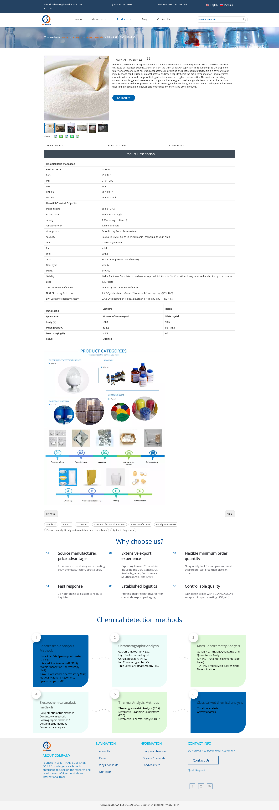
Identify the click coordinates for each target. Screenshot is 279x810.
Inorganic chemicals (155, 751)
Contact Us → (203, 760)
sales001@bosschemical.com (67, 4)
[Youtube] (201, 786)
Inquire (125, 98)
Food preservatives (166, 524)
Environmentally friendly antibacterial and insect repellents (76, 530)
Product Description (139, 154)
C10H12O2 (82, 524)
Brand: (111, 145)
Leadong (158, 804)
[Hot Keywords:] (245, 19)
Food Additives (151, 765)
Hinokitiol (51, 524)
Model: (50, 145)
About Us (104, 751)
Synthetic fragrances (123, 530)
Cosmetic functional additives (109, 524)
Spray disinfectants (140, 524)
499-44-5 (66, 524)
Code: (172, 145)
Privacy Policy (172, 804)
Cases (102, 758)
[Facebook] (192, 786)
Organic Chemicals (154, 758)
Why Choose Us (108, 765)
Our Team (105, 771)
